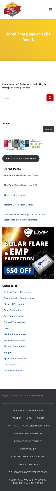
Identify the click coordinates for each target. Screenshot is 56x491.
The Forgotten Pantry (14, 195)
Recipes (8, 352)
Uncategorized (11, 364)
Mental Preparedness (14, 340)
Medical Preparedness (15, 334)
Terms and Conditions (28, 464)
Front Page (12, 426)
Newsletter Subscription (36, 426)
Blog (29, 418)
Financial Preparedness (15, 304)
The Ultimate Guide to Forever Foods (28, 472)
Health (7, 328)
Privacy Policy (28, 449)
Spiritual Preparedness (15, 358)
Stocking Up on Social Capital (18, 204)
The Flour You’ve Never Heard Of (20, 185)
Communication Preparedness (19, 298)
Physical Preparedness (15, 346)
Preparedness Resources (28, 434)
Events (40, 418)
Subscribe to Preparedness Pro (21, 158)
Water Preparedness (14, 370)
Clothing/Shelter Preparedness (19, 292)
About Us (16, 418)
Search (6, 123)
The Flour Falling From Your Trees (21, 175)
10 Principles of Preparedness (28, 410)
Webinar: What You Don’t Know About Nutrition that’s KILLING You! (28, 481)
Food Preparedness (13, 310)
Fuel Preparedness (13, 316)
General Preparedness (15, 322)
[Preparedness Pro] (13, 9)
